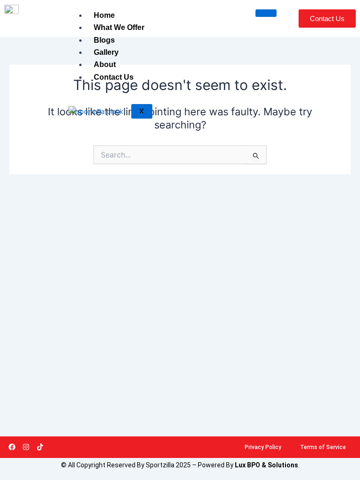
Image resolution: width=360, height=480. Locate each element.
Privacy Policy (263, 447)
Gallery (106, 52)
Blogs (104, 40)
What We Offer (119, 27)
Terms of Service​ (323, 447)
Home (104, 15)
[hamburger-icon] (266, 13)
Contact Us (114, 77)
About (105, 64)
